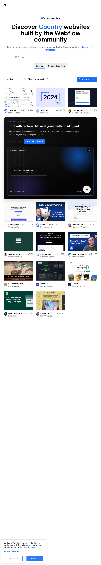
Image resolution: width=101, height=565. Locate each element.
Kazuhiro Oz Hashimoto (82, 113)
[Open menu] (97, 4)
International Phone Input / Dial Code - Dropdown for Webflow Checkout (46, 254)
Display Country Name (79, 254)
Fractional (12, 316)
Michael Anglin (14, 286)
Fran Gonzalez (46, 316)
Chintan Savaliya (15, 257)
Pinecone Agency (47, 257)
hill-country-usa (15, 284)
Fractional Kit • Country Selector (16, 313)
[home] (5, 5)
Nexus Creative (46, 286)
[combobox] (12, 79)
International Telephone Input (78, 110)
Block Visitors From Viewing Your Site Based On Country (47, 225)
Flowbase (44, 113)
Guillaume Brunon (79, 227)
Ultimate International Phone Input (79, 225)
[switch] (24, 79)
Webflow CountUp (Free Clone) (45, 110)
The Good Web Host (16, 227)
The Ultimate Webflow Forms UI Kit (13, 110)
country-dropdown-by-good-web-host (14, 225)
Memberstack (14, 113)
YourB (75, 284)
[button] (15, 141)
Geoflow (44, 284)
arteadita (44, 313)
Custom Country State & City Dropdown (15, 254)
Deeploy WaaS (78, 286)
